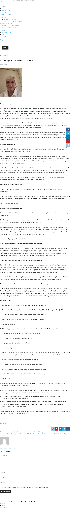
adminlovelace (3, 64)
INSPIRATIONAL (7, 10)
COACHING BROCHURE (9, 28)
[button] (0, 40)
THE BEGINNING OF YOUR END (13, 21)
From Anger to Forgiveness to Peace (16, 60)
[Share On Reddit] (53, 429)
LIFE (3, 8)
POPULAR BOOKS (7, 23)
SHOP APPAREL (6, 15)
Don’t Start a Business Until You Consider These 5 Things (26, 432)
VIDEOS (4, 12)
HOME (4, 6)
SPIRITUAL (5, 36)
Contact (4, 507)
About (3, 503)
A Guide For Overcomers (11, 19)
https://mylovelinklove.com (8, 449)
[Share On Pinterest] (56, 429)
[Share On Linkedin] (60, 429)
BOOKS (4, 17)
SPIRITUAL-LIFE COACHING (10, 26)
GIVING (4, 30)
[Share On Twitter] (64, 429)
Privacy (4, 505)
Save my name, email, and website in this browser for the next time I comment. (25, 487)
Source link (3, 423)
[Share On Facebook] (68, 429)
